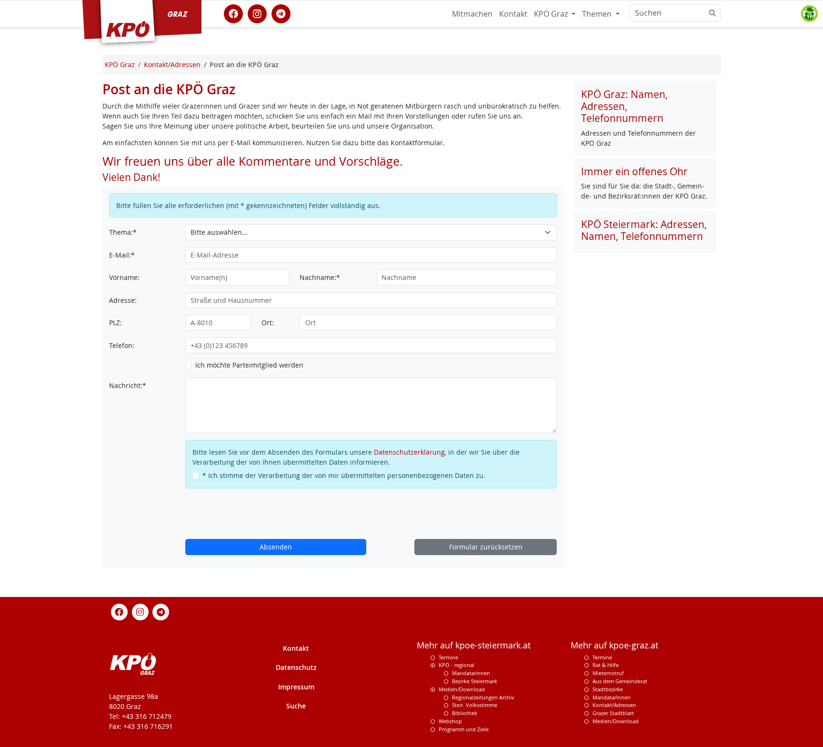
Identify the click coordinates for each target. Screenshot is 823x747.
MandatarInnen (611, 697)
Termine (448, 657)
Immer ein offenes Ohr (634, 171)
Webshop (450, 721)
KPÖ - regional (456, 664)
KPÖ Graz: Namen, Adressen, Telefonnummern (624, 106)
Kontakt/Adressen (614, 704)
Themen (597, 14)
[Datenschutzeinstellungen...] (809, 13)
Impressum (296, 686)
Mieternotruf (608, 673)
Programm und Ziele (464, 729)
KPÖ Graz (552, 14)
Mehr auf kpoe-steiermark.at (474, 645)
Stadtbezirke (607, 689)
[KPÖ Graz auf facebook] (233, 13)
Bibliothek (464, 713)
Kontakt (513, 14)
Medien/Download (462, 689)
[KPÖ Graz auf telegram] (281, 13)
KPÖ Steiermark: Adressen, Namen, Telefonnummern (644, 230)
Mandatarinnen (471, 673)
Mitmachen (472, 14)
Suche (296, 705)
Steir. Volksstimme (474, 704)
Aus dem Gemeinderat (619, 681)
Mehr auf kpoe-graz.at (614, 645)
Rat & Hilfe (605, 664)
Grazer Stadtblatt (613, 713)
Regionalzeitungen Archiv (483, 697)
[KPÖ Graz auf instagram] (257, 13)
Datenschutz (296, 667)
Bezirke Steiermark (474, 681)
